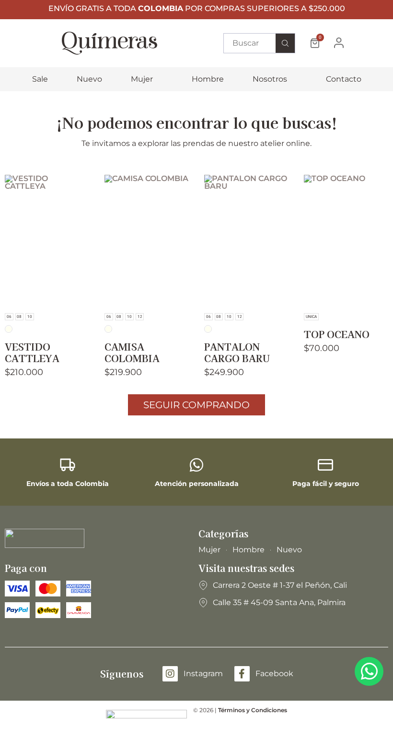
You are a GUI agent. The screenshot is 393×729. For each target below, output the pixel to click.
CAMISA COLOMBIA (132, 352)
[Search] (285, 43)
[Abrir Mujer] (159, 79)
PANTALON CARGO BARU (237, 352)
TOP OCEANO (337, 334)
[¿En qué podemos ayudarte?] (369, 671)
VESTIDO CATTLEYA (32, 352)
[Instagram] (170, 673)
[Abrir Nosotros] (293, 79)
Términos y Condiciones (252, 710)
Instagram (203, 673)
